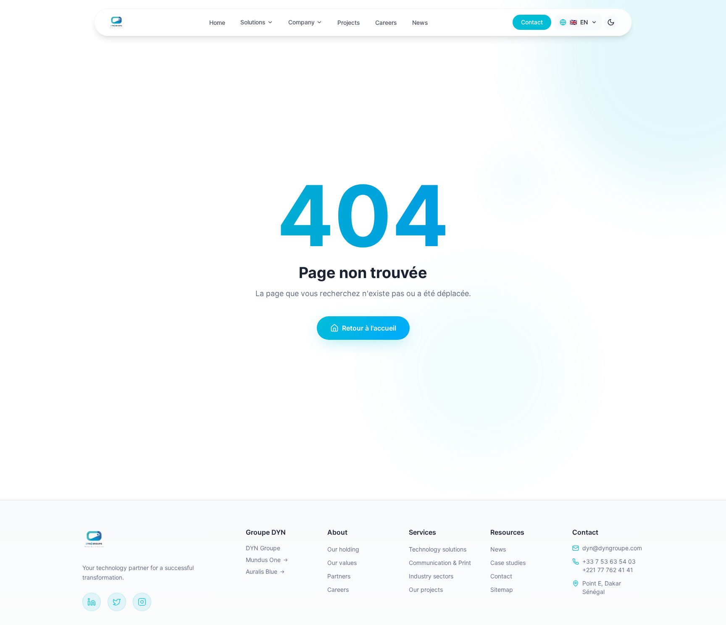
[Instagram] (142, 602)
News (420, 22)
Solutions (253, 22)
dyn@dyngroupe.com (612, 547)
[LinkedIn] (91, 602)
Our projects (426, 589)
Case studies (508, 562)
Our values (342, 562)
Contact (532, 22)
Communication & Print (440, 562)
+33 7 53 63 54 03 (609, 561)
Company (301, 22)
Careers (386, 22)
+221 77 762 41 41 (607, 569)
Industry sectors (431, 576)
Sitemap (501, 589)
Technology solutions (437, 549)
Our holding (343, 549)
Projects (348, 22)
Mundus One (267, 559)
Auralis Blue (265, 571)
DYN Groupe (263, 547)
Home (217, 22)
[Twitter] (117, 602)
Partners (338, 576)
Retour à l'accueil (369, 328)
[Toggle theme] (611, 22)
